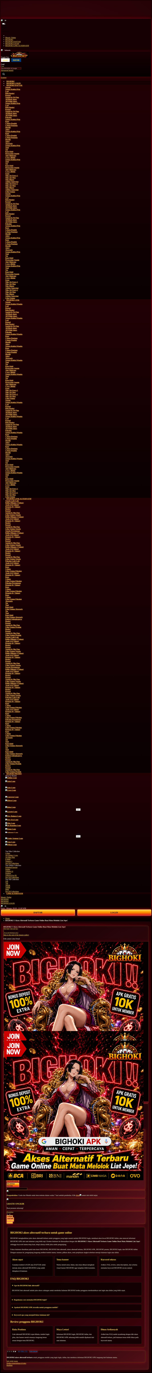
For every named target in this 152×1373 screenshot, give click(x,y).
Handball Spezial (11, 867)
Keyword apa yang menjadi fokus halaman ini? (32, 1315)
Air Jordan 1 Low (11, 855)
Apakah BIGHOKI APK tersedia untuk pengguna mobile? (36, 1307)
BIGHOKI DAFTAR (13, 42)
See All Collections (12, 863)
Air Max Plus (10, 857)
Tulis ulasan (33, 1351)
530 (6, 881)
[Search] (3, 74)
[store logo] (19, 57)
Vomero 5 (8, 861)
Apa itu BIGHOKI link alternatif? (27, 1285)
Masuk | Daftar (10, 38)
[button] (8, 1035)
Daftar (16, 60)
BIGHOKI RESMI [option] (11, 1185)
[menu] (76, 487)
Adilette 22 (9, 871)
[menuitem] (10, 81)
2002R (7, 885)
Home (7, 918)
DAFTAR (37, 912)
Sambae (8, 873)
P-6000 (7, 859)
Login (5, 60)
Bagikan (9, 1365)
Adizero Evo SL (11, 875)
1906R (7, 887)
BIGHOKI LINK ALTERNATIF (17, 46)
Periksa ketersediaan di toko (16, 1363)
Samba (7, 869)
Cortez (7, 853)
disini (78, 1195)
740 (6, 883)
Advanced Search (7, 70)
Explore (3, 77)
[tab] (76, 78)
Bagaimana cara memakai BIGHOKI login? (30, 1300)
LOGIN (114, 912)
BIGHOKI (9, 40)
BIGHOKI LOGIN (12, 44)
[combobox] (11, 68)
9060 (7, 889)
